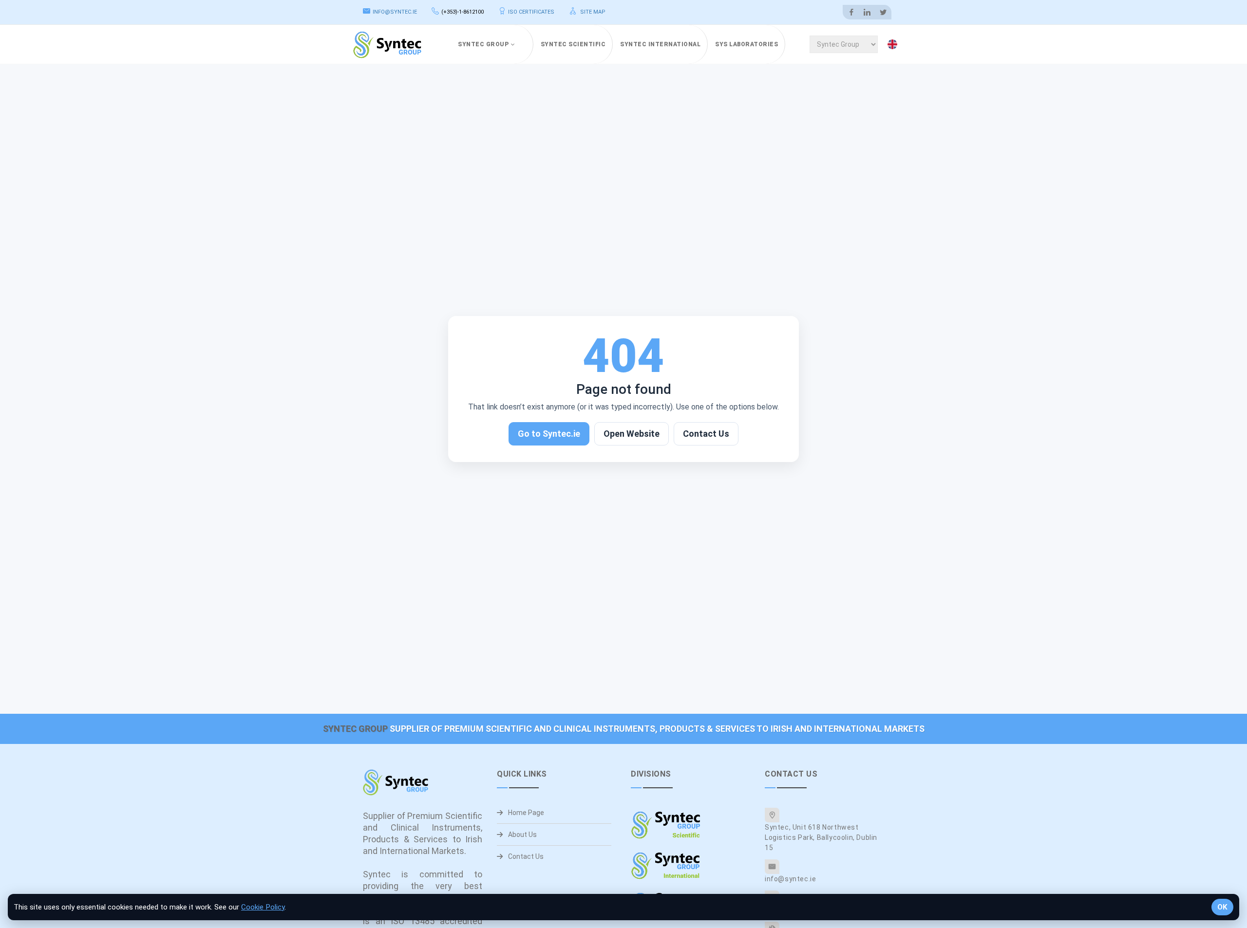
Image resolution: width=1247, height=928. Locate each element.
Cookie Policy (262, 907)
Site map (592, 12)
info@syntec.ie (395, 12)
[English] (894, 44)
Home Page (525, 813)
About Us (522, 834)
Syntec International (660, 44)
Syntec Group (483, 44)
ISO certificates (531, 12)
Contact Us (706, 433)
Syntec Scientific (573, 44)
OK (1222, 907)
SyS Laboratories (746, 44)
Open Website (632, 433)
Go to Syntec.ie (549, 433)
